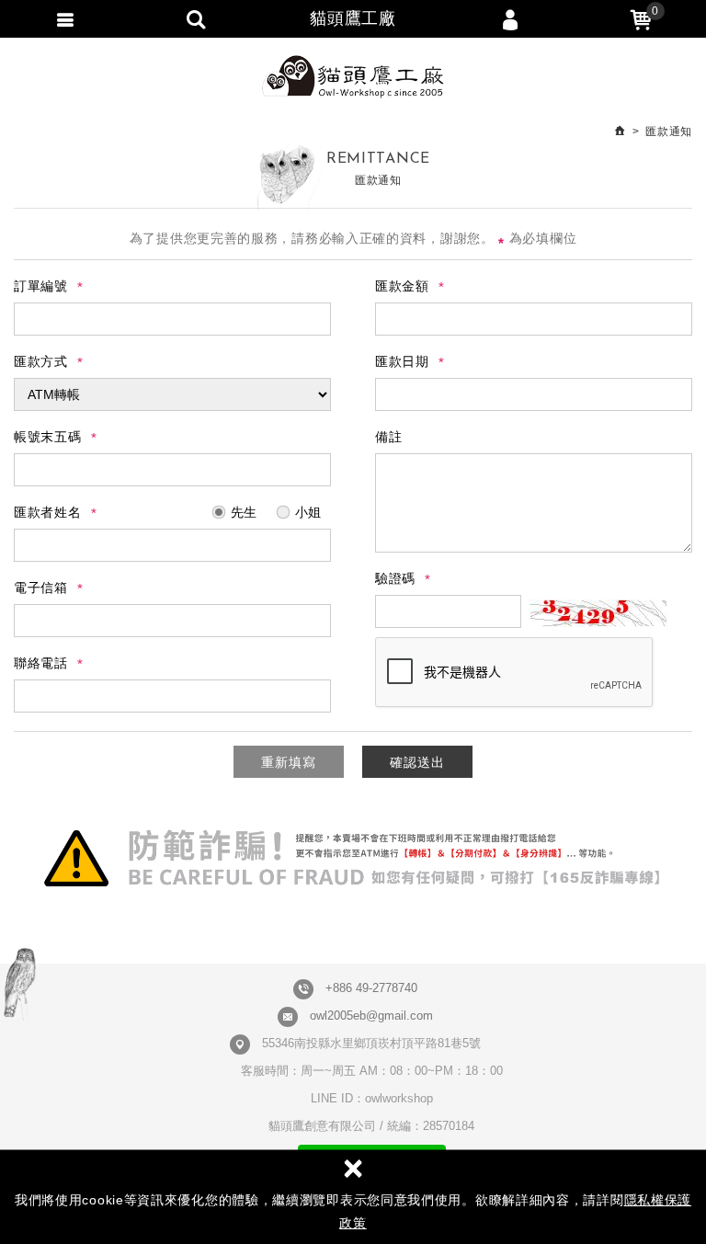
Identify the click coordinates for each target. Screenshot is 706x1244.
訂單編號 (41, 286)
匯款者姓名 (48, 512)
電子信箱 (41, 587)
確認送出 (417, 762)
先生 (241, 512)
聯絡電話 (41, 663)
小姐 (306, 512)
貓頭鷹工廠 (353, 76)
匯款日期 (402, 361)
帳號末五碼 (48, 436)
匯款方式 (41, 361)
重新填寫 (288, 762)
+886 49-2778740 (371, 988)
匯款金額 (402, 286)
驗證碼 (395, 578)
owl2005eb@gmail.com (371, 1015)
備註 (388, 436)
